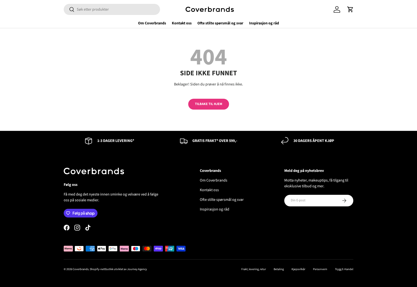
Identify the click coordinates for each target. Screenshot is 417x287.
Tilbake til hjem (208, 104)
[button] (350, 9)
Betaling (279, 269)
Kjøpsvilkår (298, 269)
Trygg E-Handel (344, 269)
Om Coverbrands (152, 23)
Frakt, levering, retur (253, 269)
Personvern (320, 269)
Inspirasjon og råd (264, 23)
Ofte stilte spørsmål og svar (220, 23)
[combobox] (112, 9)
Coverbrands (81, 269)
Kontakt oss (182, 23)
